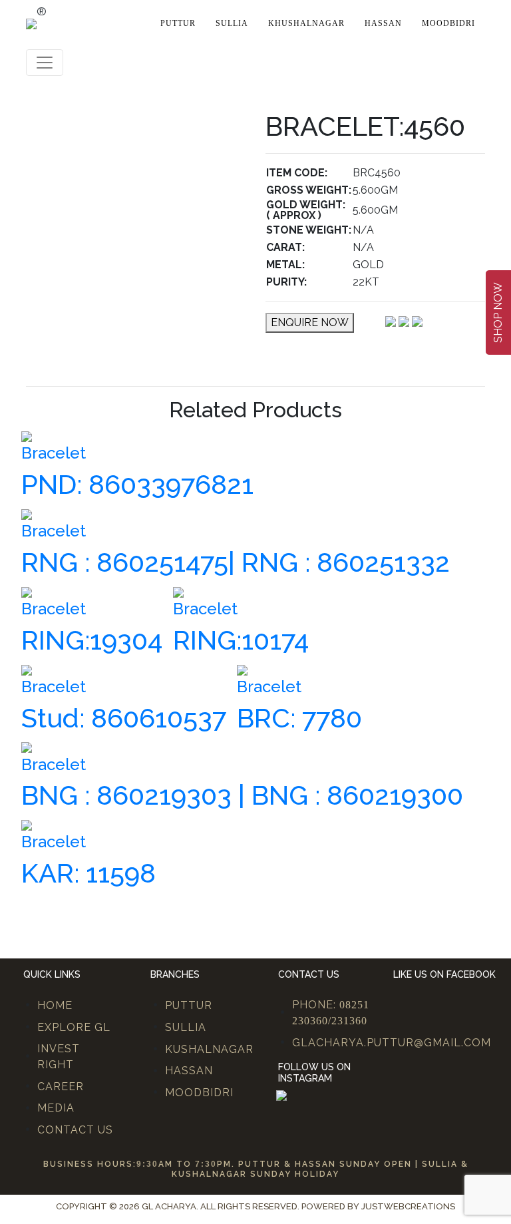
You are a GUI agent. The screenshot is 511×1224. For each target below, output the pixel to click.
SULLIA (185, 1027)
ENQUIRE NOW (310, 322)
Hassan (383, 23)
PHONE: (330, 1012)
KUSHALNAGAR (209, 1049)
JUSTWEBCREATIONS (408, 1206)
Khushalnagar (306, 23)
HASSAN (189, 1070)
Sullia (232, 23)
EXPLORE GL (73, 1027)
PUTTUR (188, 1005)
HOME (55, 1005)
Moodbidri (448, 23)
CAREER (60, 1086)
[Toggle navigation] (44, 62)
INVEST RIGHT (58, 1056)
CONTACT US (75, 1129)
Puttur (178, 23)
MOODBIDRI (199, 1092)
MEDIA (56, 1108)
